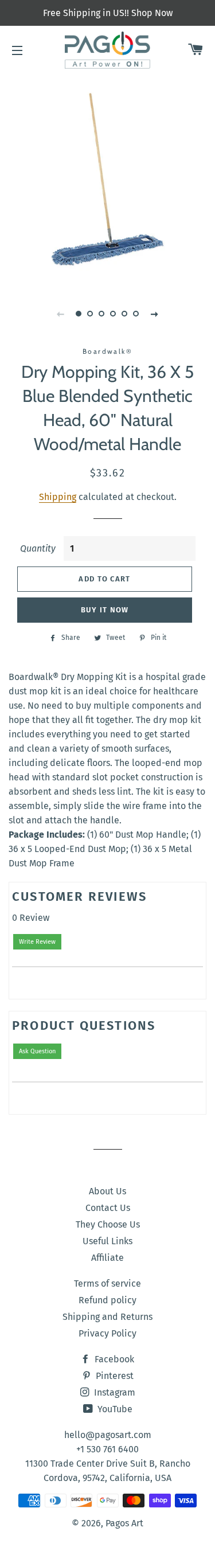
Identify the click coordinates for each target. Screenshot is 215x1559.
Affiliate (107, 1257)
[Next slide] (154, 313)
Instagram (113, 1392)
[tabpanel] (107, 179)
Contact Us (107, 1207)
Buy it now (105, 609)
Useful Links (107, 1241)
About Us (107, 1191)
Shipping (57, 496)
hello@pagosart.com (107, 1434)
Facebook (113, 1359)
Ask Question (37, 1051)
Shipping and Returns (107, 1316)
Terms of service (107, 1283)
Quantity (38, 548)
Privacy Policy (107, 1333)
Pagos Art (124, 1523)
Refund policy (107, 1300)
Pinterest (113, 1375)
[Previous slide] (60, 313)
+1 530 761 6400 (107, 1449)
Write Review (37, 941)
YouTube (113, 1409)
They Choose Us (108, 1224)
